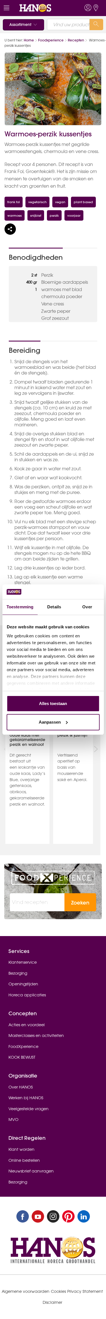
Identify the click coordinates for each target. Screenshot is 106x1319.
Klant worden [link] (21, 1149)
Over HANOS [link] (20, 1087)
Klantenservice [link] (22, 962)
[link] (43, 8)
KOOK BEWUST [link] (21, 1057)
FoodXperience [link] (23, 1046)
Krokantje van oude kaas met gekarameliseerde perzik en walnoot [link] (27, 737)
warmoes (14, 215)
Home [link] (29, 40)
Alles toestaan (53, 703)
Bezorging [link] (17, 973)
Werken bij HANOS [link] (25, 1098)
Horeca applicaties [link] (27, 995)
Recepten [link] (76, 40)
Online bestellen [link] (24, 1160)
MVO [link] (13, 1119)
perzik (54, 215)
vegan (60, 202)
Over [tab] (87, 606)
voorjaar (74, 215)
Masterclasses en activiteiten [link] (36, 1035)
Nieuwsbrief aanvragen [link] (31, 1171)
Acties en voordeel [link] (26, 1025)
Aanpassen (50, 722)
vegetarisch (37, 202)
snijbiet (35, 215)
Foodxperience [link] (51, 40)
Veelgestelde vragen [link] (28, 1109)
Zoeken (80, 902)
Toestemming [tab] (20, 606)
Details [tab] (54, 606)
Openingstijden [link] (23, 984)
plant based (83, 202)
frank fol (13, 202)
